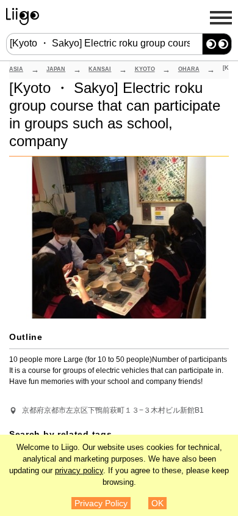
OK (157, 503)
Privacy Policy (101, 503)
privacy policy (79, 470)
